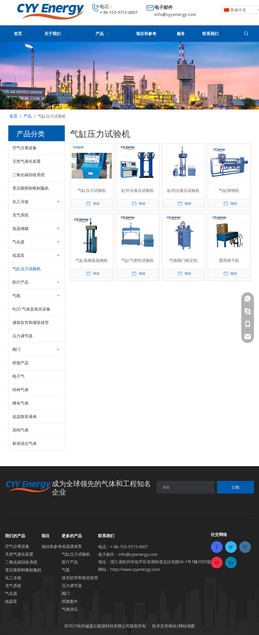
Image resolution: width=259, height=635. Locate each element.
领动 (172, 626)
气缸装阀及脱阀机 (92, 260)
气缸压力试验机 (26, 268)
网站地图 (187, 626)
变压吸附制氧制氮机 (30, 188)
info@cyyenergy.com (175, 14)
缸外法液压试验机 (137, 190)
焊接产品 (20, 363)
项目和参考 (51, 546)
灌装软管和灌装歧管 (30, 322)
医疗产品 (20, 282)
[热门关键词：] (246, 33)
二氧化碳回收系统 (28, 174)
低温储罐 (20, 228)
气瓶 (16, 295)
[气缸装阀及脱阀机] (92, 234)
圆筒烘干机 (229, 260)
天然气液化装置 (26, 161)
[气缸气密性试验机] (137, 235)
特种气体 (20, 389)
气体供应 (70, 609)
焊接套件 (70, 601)
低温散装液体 (24, 416)
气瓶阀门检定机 (183, 260)
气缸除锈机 (229, 190)
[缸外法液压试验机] (137, 165)
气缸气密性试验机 (137, 260)
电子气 (18, 376)
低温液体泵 (72, 546)
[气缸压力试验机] (92, 164)
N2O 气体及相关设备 (31, 309)
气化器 (18, 242)
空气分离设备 (24, 148)
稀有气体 (20, 403)
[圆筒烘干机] (229, 235)
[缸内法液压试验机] (183, 161)
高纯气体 (20, 430)
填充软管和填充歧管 (80, 577)
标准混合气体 (24, 443)
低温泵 (18, 255)
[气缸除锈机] (229, 164)
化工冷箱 (20, 201)
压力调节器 (22, 336)
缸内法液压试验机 (183, 190)
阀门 (16, 349)
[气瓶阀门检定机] (183, 235)
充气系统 (20, 215)
